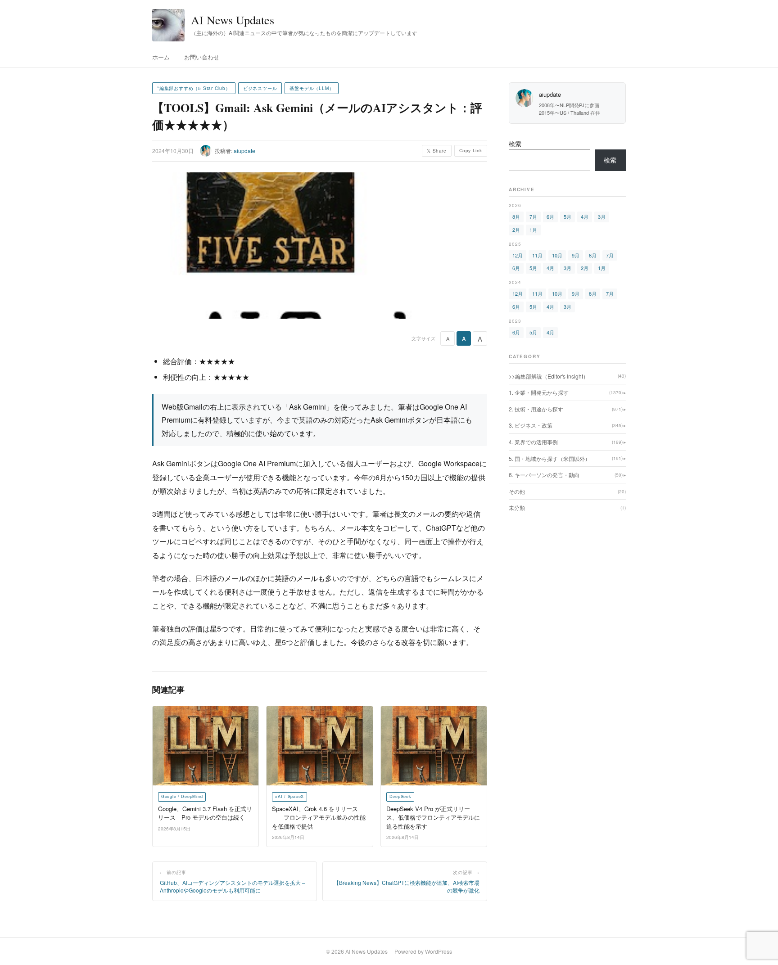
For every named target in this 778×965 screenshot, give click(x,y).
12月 (517, 255)
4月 (584, 216)
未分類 (567, 507)
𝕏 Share (436, 151)
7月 (533, 216)
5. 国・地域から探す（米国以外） (566, 458)
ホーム (161, 57)
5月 (567, 216)
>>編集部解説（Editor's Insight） (567, 376)
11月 (537, 255)
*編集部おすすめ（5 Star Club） (194, 88)
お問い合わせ (201, 57)
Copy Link (470, 150)
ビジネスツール (260, 88)
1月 (533, 229)
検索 (515, 143)
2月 (516, 229)
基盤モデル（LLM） (311, 88)
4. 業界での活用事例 (566, 442)
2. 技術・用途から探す (566, 409)
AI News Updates (232, 19)
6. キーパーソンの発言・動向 (566, 474)
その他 (567, 491)
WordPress (438, 951)
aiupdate (244, 150)
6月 (550, 216)
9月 (575, 255)
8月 (516, 216)
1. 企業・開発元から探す (566, 392)
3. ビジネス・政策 (566, 425)
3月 (602, 216)
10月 (557, 255)
